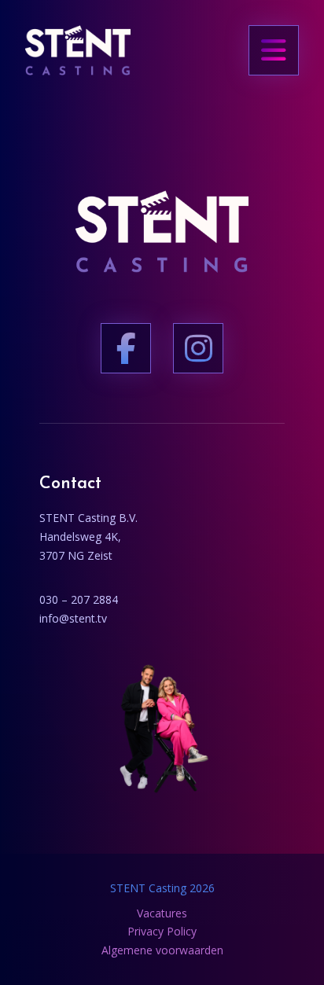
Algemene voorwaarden (162, 950)
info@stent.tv (73, 618)
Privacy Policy (162, 931)
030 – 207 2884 (78, 599)
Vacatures (162, 913)
